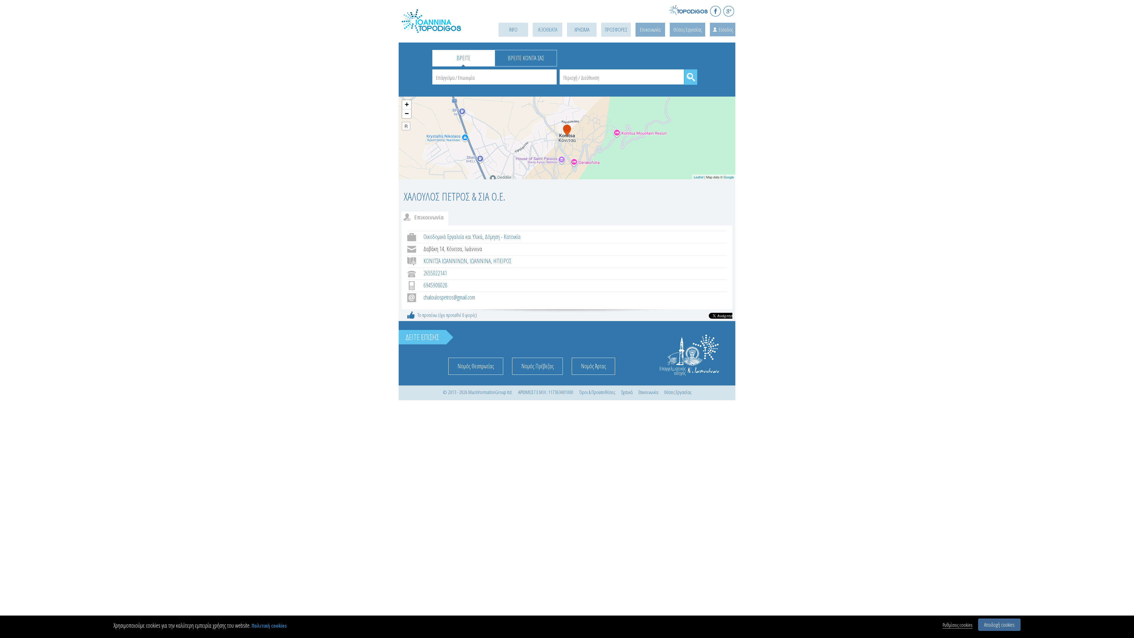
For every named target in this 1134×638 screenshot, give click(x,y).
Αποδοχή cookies (999, 625)
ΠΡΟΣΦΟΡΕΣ (616, 29)
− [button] (407, 113)
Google (729, 177)
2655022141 (435, 273)
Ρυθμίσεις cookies (957, 624)
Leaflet (698, 177)
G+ (728, 11)
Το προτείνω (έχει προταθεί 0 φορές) (447, 315)
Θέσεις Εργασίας (687, 29)
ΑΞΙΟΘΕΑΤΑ (547, 29)
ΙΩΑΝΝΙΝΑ (480, 261)
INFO (513, 29)
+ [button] (407, 104)
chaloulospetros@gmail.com (449, 297)
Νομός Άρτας (593, 366)
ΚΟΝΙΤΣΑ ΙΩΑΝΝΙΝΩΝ (445, 261)
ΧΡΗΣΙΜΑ (581, 29)
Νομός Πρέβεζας (537, 366)
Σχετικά (627, 392)
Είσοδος (726, 29)
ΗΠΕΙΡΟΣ (502, 261)
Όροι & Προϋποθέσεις (597, 392)
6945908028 (435, 285)
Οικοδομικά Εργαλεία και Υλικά (453, 237)
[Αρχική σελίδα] (440, 28)
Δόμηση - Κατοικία (503, 237)
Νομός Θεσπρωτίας (475, 366)
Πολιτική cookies (269, 625)
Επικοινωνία (650, 29)
